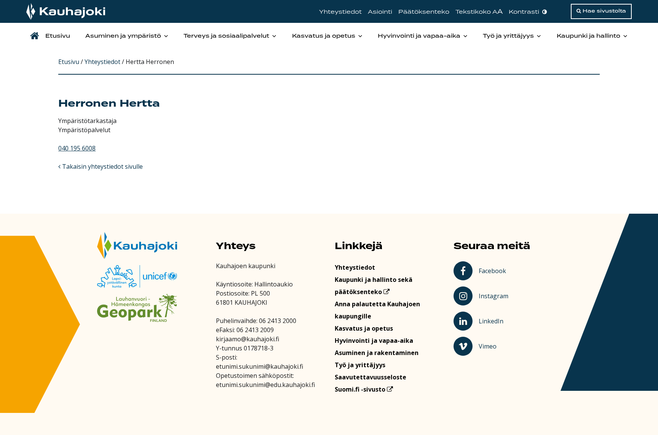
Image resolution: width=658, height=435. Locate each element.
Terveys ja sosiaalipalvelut (226, 36)
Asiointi (380, 12)
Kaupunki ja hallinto (588, 36)
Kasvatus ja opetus (323, 36)
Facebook (493, 270)
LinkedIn (494, 320)
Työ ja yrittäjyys (508, 36)
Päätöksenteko (423, 12)
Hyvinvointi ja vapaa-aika (419, 36)
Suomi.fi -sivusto (361, 389)
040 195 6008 (77, 148)
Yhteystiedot (340, 12)
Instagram (494, 295)
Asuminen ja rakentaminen (376, 353)
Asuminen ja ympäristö (123, 36)
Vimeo (494, 345)
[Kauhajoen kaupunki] (65, 11)
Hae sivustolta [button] (603, 11)
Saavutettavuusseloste (370, 377)
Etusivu (57, 36)
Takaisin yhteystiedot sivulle (102, 166)
